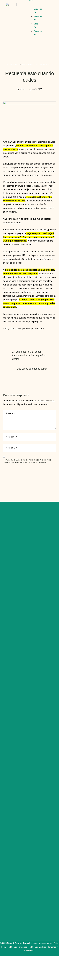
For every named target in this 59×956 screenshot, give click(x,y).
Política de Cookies (37, 947)
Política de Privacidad (17, 947)
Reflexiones (13, 64)
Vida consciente (43, 64)
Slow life (27, 64)
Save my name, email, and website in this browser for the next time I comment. (28, 461)
